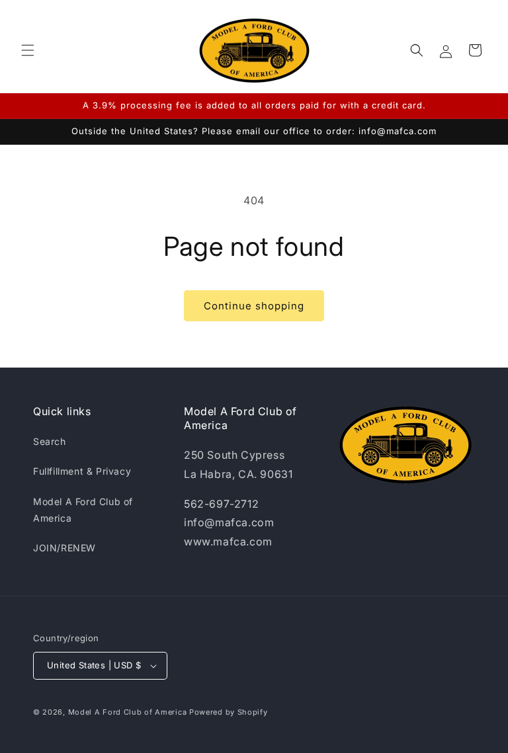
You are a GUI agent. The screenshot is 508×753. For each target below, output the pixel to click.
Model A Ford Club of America (83, 510)
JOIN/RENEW (64, 547)
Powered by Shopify (228, 712)
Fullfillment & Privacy (82, 471)
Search (49, 441)
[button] (27, 50)
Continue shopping (254, 305)
